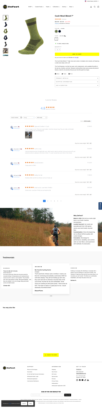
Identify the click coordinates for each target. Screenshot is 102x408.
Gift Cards (54, 374)
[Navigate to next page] (61, 201)
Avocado (56, 31)
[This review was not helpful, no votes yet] (90, 143)
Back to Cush (52, 354)
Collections (56, 6)
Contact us (78, 369)
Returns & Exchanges (32, 369)
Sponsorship (55, 376)
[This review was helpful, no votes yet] (87, 143)
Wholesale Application (32, 378)
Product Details (62, 78)
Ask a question (61, 85)
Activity (64, 6)
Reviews (54, 378)
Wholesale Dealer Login (32, 376)
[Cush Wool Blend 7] (3, 341)
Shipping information (64, 81)
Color (59, 28)
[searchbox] (15, 117)
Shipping (57, 23)
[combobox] (29, 117)
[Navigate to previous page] (41, 201)
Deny (30, 403)
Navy (59, 31)
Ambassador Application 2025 (59, 385)
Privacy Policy (55, 381)
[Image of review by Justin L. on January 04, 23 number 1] (28, 134)
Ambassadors (55, 383)
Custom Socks (39, 6)
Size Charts (54, 371)
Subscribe (67, 395)
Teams (48, 6)
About (71, 6)
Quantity (58, 46)
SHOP (30, 6)
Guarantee (29, 371)
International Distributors (33, 381)
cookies (10, 403)
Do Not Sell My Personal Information (35, 374)
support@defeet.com (81, 373)
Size (59, 35)
